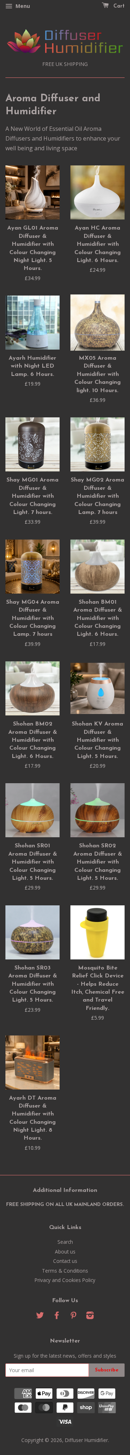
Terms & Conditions (65, 1270)
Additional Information (65, 1190)
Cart (118, 6)
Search (65, 1241)
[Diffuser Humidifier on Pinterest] (73, 1316)
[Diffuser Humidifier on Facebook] (57, 1316)
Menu (22, 6)
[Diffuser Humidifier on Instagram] (90, 1316)
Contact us (65, 1260)
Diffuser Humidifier (86, 1440)
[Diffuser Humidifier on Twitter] (40, 1316)
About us (65, 1251)
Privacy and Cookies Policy (65, 1280)
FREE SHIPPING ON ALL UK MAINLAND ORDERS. (65, 1204)
